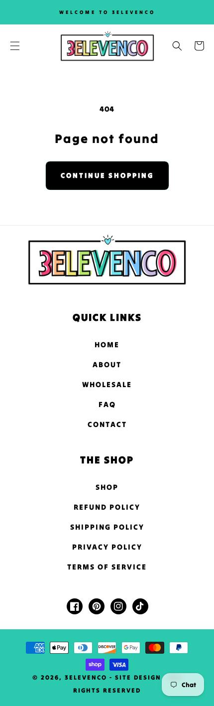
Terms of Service (107, 566)
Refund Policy (107, 507)
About (107, 364)
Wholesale (107, 384)
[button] (15, 46)
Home (107, 344)
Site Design (138, 677)
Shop (107, 487)
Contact (107, 424)
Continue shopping (107, 175)
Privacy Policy (107, 547)
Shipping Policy (107, 527)
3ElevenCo (86, 677)
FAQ (107, 404)
